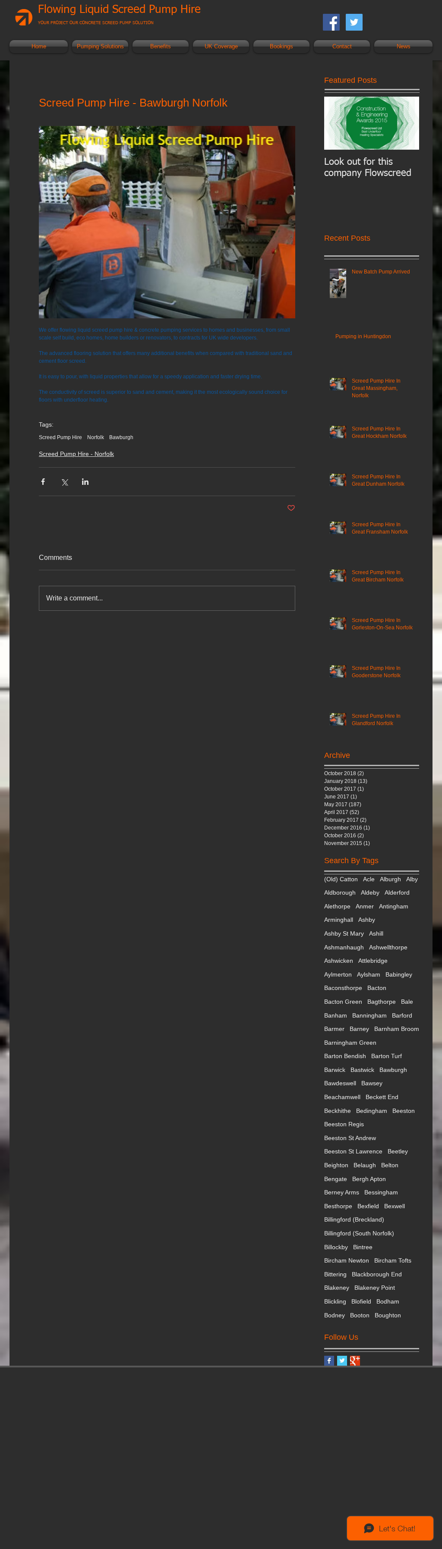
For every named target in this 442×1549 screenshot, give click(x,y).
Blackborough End (377, 1274)
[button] (100, 46)
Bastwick (362, 1069)
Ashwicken (338, 960)
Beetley (398, 1151)
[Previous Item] (338, 123)
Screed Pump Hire (60, 437)
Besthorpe (338, 1206)
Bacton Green (343, 1001)
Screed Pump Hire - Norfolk (76, 453)
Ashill (376, 933)
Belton (389, 1165)
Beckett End (382, 1096)
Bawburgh (121, 437)
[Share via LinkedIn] (85, 482)
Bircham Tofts (392, 1260)
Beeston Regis (344, 1124)
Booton (359, 1315)
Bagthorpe (381, 1001)
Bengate (335, 1178)
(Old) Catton (341, 879)
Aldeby (370, 892)
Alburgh (390, 879)
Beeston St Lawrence (353, 1151)
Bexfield (368, 1206)
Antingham (393, 906)
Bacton (376, 987)
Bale (407, 1001)
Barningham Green (350, 1042)
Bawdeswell (340, 1083)
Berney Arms (341, 1192)
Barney (359, 1028)
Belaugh (365, 1165)
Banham (335, 1015)
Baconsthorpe (343, 987)
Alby (412, 879)
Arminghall (338, 919)
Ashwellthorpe (388, 947)
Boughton (388, 1315)
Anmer (365, 906)
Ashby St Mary (344, 933)
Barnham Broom (396, 1028)
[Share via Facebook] (43, 482)
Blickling (335, 1301)
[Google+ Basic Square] (355, 1361)
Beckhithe (337, 1110)
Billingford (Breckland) (354, 1219)
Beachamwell (342, 1096)
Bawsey (371, 1083)
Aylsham (368, 974)
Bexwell (394, 1206)
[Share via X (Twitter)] (64, 482)
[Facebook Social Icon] (331, 22)
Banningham (369, 1015)
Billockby (336, 1247)
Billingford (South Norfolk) (359, 1233)
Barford (402, 1015)
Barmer (334, 1028)
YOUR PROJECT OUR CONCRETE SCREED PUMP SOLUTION (96, 23)
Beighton (336, 1165)
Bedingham (371, 1110)
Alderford (397, 892)
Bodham (387, 1301)
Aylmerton (338, 974)
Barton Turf (386, 1056)
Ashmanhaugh (344, 947)
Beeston (403, 1110)
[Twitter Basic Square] (342, 1361)
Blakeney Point (374, 1287)
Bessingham (381, 1192)
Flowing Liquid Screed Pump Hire (119, 10)
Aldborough (340, 892)
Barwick (334, 1069)
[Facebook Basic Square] (329, 1361)
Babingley (398, 974)
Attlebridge (373, 960)
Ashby (366, 919)
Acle (369, 879)
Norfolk (95, 437)
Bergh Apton (369, 1178)
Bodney (334, 1315)
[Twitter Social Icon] (354, 22)
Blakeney (336, 1287)
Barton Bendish (345, 1056)
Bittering (335, 1274)
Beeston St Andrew (350, 1137)
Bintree (363, 1247)
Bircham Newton (346, 1260)
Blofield (361, 1301)
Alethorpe (337, 906)
